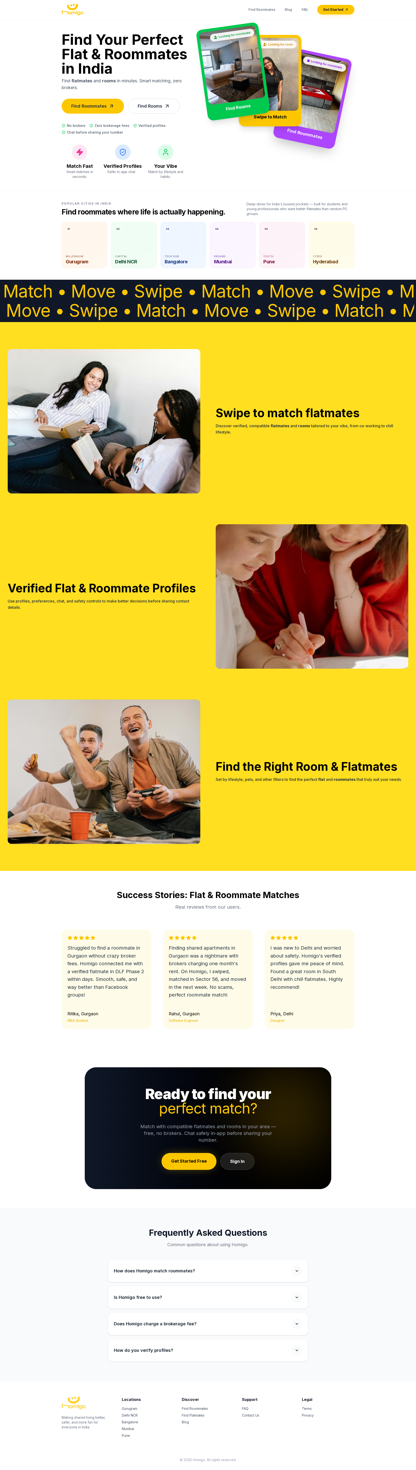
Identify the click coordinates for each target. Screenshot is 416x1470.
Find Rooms (150, 106)
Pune (126, 1435)
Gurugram (129, 1408)
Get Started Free (189, 1161)
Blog (288, 9)
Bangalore (130, 1422)
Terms (307, 1408)
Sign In (237, 1161)
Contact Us (250, 1415)
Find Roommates (261, 9)
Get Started (333, 9)
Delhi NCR (130, 1415)
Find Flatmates (193, 1415)
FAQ (305, 9)
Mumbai (128, 1429)
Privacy (308, 1415)
